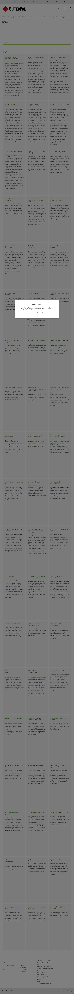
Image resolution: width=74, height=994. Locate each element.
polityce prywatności (37, 309)
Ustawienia (32, 312)
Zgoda (43, 312)
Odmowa (38, 312)
